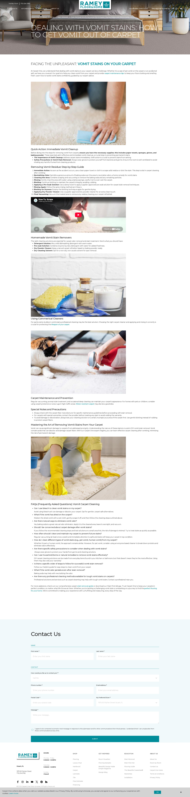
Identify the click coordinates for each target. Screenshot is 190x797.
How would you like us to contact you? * (44, 673)
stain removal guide (85, 586)
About (44, 17)
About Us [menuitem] (153, 759)
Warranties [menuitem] (128, 774)
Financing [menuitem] (76, 785)
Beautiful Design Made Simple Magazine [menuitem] (107, 768)
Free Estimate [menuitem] (78, 781)
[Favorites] (177, 9)
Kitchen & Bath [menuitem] (27, 8)
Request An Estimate (160, 8)
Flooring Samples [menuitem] (105, 763)
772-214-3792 (25, 3)
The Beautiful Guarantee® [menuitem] (133, 770)
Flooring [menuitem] (76, 759)
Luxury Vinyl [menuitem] (77, 763)
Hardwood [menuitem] (76, 766)
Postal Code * (35, 697)
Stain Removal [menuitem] (129, 759)
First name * (35, 651)
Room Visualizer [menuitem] (104, 759)
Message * (34, 710)
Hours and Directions (138, 8)
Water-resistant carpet (85, 404)
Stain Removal (62, 17)
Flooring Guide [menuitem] (129, 766)
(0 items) (181, 8)
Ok (157, 792)
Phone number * (36, 685)
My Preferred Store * (103, 697)
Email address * (101, 685)
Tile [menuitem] (74, 777)
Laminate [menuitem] (76, 774)
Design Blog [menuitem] (103, 772)
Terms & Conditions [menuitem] (157, 774)
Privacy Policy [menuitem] (155, 777)
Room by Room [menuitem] (155, 763)
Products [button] (13, 8)
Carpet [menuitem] (75, 770)
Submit (95, 739)
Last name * (100, 651)
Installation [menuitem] (128, 777)
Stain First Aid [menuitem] (129, 763)
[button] (173, 9)
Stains (52, 17)
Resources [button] (42, 8)
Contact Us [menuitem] (154, 766)
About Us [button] (55, 8)
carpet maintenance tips (114, 73)
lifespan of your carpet (60, 324)
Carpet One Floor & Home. (31, 786)
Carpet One (35, 17)
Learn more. (14, 793)
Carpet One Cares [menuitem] (156, 770)
